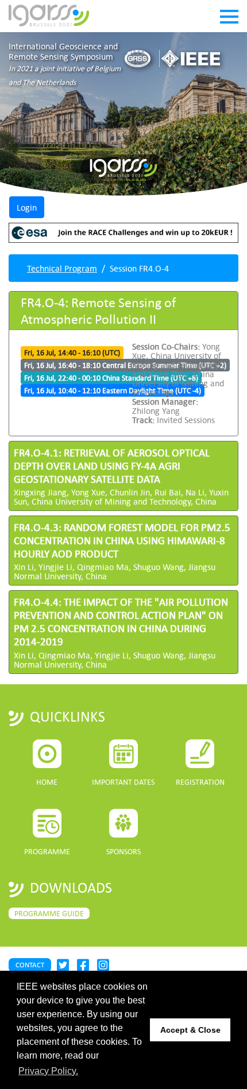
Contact (30, 964)
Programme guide (49, 913)
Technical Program (62, 268)
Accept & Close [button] (190, 1029)
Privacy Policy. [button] (48, 1071)
